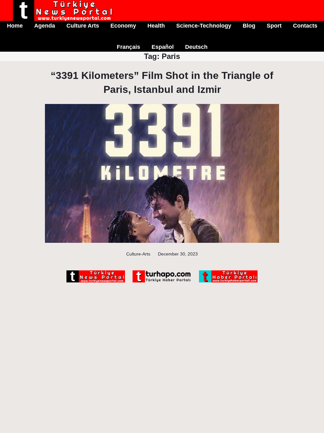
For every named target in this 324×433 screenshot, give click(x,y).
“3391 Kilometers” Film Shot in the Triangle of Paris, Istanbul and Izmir (162, 82)
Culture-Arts (138, 253)
